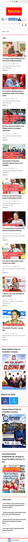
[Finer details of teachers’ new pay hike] (14, 317)
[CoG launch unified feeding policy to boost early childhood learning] (14, 49)
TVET (5, 192)
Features (6, 118)
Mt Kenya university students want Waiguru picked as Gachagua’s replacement (13, 128)
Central (6, 116)
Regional (6, 120)
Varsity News (7, 123)
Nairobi (6, 155)
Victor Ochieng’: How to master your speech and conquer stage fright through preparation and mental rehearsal (13, 505)
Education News (8, 55)
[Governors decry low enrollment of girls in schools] (14, 284)
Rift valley (18, 255)
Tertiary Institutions (9, 190)
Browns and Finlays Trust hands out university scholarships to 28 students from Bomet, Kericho (14, 521)
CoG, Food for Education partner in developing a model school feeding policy (13, 93)
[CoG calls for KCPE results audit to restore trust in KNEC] (14, 251)
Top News (13, 120)
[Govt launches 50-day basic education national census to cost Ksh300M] (14, 151)
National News (18, 88)
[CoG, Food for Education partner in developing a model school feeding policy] (14, 81)
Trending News (18, 325)
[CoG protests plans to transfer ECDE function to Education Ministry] (14, 218)
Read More (4, 70)
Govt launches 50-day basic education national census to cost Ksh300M (12, 163)
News (15, 55)
